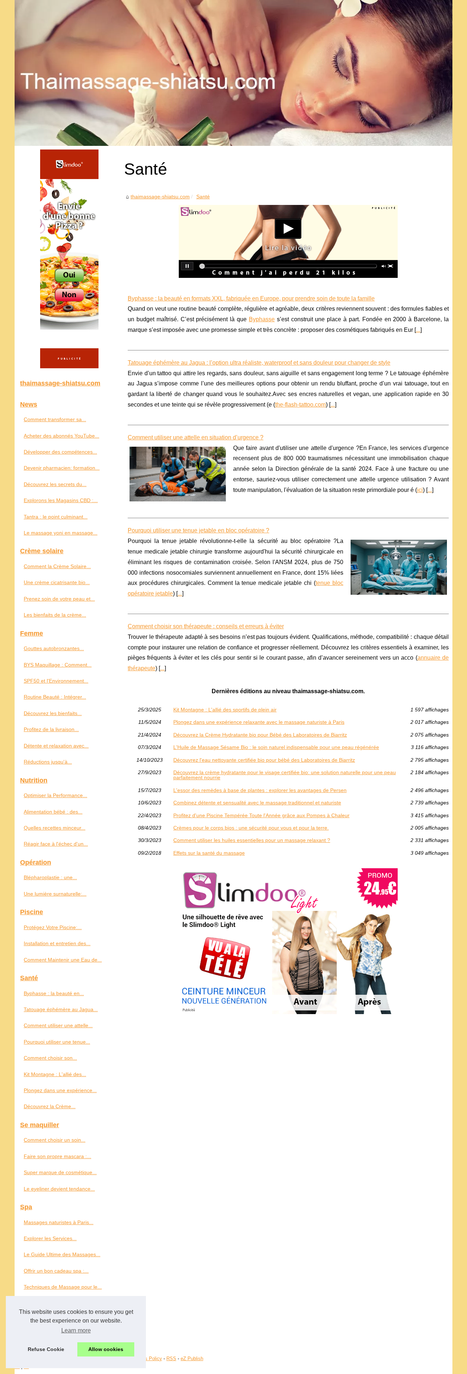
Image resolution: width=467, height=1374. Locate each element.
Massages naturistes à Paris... (58, 1222)
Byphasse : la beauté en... (54, 993)
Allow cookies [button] (105, 1349)
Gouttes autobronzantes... (54, 648)
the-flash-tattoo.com (300, 404)
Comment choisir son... (50, 1058)
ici (420, 490)
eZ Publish (192, 1358)
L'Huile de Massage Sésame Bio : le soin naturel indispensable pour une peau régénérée (276, 747)
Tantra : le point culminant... (56, 517)
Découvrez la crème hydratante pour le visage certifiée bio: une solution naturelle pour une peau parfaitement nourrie (284, 775)
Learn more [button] (76, 1330)
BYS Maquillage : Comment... (58, 665)
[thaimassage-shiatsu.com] (233, 73)
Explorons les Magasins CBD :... (61, 500)
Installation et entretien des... (57, 943)
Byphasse (262, 319)
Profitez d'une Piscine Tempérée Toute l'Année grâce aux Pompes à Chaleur (261, 815)
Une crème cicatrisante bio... (57, 582)
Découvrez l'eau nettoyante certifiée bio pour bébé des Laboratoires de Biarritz (264, 759)
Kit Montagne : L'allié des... (55, 1074)
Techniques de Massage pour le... (63, 1287)
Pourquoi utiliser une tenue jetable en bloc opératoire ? (198, 530)
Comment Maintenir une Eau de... (63, 960)
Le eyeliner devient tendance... (59, 1189)
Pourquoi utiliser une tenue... (57, 1042)
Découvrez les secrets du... (55, 484)
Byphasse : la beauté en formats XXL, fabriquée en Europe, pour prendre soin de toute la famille (251, 298)
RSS (171, 1358)
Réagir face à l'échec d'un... (56, 844)
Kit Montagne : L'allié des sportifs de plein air (225, 709)
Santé (203, 196)
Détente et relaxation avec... (56, 746)
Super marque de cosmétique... (60, 1172)
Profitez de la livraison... (51, 729)
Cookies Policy (146, 1358)
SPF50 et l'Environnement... (56, 681)
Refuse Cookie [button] (46, 1349)
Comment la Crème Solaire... (57, 566)
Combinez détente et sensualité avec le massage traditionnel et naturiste (257, 802)
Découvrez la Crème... (50, 1106)
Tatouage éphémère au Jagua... (61, 1009)
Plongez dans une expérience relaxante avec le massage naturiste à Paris (258, 722)
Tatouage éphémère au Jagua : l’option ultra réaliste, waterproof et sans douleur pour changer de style (259, 363)
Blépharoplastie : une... (50, 877)
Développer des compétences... (60, 452)
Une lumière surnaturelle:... (55, 894)
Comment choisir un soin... (54, 1140)
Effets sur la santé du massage (209, 852)
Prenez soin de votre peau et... (59, 599)
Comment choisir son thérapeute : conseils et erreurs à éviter (206, 626)
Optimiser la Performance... (55, 795)
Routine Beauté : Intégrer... (55, 697)
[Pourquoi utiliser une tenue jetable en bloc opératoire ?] (399, 566)
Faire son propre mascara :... (57, 1156)
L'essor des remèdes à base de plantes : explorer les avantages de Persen (260, 790)
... (418, 330)
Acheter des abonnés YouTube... (61, 436)
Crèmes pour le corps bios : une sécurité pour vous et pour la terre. (251, 827)
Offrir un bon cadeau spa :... (56, 1271)
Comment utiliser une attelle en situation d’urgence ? (195, 437)
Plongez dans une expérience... (60, 1090)
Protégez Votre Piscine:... (53, 927)
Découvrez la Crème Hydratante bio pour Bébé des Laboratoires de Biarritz (260, 734)
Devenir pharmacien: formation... (62, 468)
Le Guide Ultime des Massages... (62, 1254)
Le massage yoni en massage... (60, 533)
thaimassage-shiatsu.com (160, 196)
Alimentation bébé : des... (53, 812)
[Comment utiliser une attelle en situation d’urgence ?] (178, 473)
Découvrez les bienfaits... (53, 713)
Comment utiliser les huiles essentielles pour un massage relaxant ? (251, 840)
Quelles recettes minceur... (54, 828)
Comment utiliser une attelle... (58, 1025)
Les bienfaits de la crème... (55, 615)
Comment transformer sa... (55, 419)
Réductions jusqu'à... (48, 762)
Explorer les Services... (50, 1238)
